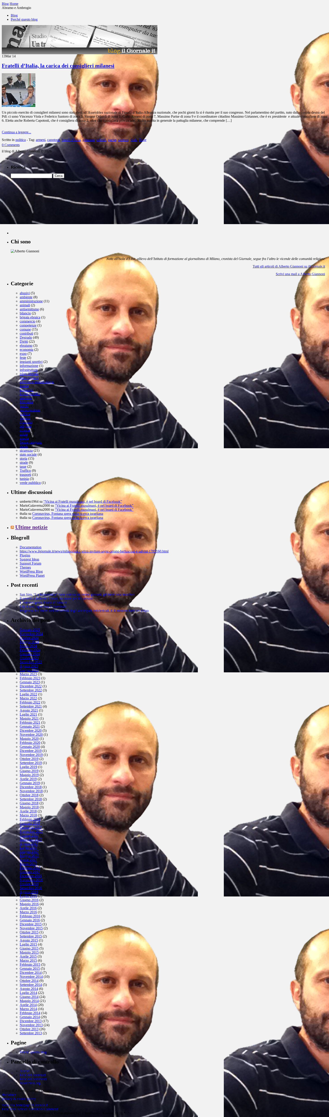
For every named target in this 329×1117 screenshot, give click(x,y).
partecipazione (30, 410)
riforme (25, 430)
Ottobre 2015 (29, 932)
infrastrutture (29, 370)
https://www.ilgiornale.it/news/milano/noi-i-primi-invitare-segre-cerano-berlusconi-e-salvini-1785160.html (94, 551)
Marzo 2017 (28, 864)
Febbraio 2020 (30, 743)
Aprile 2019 (28, 779)
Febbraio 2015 (30, 964)
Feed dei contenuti (33, 1075)
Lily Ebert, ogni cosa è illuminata (43, 606)
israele (24, 386)
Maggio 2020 (29, 738)
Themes (25, 567)
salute (24, 434)
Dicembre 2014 (31, 972)
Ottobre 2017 (29, 835)
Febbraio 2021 (30, 722)
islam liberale (29, 374)
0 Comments (11, 145)
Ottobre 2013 (29, 1029)
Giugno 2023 (29, 670)
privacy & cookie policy (19, 1099)
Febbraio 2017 (30, 868)
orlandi (101, 140)
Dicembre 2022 (31, 686)
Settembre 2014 (31, 985)
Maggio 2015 (29, 952)
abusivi (25, 293)
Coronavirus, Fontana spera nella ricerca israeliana (67, 513)
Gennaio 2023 (30, 682)
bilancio (25, 313)
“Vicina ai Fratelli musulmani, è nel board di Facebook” (82, 501)
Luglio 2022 (28, 694)
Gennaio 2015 (30, 968)
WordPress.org (30, 1083)
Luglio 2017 (28, 847)
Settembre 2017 (31, 839)
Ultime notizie (31, 527)
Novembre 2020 (31, 734)
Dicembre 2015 (31, 924)
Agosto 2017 (29, 843)
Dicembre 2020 (31, 730)
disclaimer (9, 1095)
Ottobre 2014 (29, 981)
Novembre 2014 (31, 976)
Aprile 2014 (28, 1005)
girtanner (88, 140)
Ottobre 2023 (29, 658)
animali (25, 305)
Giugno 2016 (29, 900)
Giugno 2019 (29, 771)
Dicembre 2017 (31, 827)
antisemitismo (29, 309)
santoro (123, 140)
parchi (24, 406)
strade (24, 462)
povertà (25, 418)
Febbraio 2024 (30, 650)
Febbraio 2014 (30, 1013)
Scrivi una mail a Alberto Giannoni (300, 274)
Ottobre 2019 (29, 759)
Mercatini (26, 402)
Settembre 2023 (31, 662)
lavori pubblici (30, 394)
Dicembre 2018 (31, 787)
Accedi (25, 1071)
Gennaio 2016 (30, 920)
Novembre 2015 (31, 928)
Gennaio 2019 (30, 783)
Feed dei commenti (33, 1079)
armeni (40, 140)
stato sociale (28, 454)
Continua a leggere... (16, 132)
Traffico (25, 470)
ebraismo (26, 345)
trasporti (25, 474)
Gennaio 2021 (30, 726)
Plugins (25, 555)
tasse (23, 466)
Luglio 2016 (28, 896)
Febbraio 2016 (30, 916)
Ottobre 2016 (29, 884)
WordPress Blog (31, 571)
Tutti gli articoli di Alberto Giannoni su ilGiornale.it (289, 266)
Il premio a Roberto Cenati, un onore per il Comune (56, 598)
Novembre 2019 (31, 755)
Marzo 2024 (28, 646)
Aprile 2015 (28, 956)
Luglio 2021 (28, 714)
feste (23, 357)
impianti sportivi (31, 362)
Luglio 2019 (28, 767)
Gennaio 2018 (30, 823)
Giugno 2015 (29, 948)
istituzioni (26, 390)
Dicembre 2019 (31, 751)
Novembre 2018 (31, 791)
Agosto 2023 (29, 666)
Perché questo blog (24, 19)
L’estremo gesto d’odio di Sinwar (43, 602)
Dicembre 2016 (31, 876)
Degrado (26, 337)
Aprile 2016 (28, 908)
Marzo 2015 (28, 960)
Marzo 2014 (28, 1009)
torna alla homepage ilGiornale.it (25, 1105)
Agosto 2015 (29, 940)
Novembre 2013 (31, 1025)
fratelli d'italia (71, 140)
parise (112, 140)
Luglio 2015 (28, 944)
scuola (24, 438)
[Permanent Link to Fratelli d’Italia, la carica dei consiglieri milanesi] (18, 106)
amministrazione (31, 301)
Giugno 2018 (29, 803)
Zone (142, 140)
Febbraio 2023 (30, 678)
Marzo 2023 (28, 674)
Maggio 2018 (29, 807)
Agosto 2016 (29, 892)
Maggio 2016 (29, 904)
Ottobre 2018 (29, 795)
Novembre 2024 (31, 634)
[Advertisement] (44, 206)
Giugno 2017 (29, 851)
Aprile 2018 (28, 811)
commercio (27, 321)
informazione (29, 366)
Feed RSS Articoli (15, 1109)
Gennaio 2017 (30, 872)
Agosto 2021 (29, 710)
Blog (14, 15)
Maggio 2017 (29, 855)
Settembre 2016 (31, 888)
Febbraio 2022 (30, 702)
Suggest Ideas (29, 559)
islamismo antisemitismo (37, 382)
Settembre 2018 (31, 799)
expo (23, 353)
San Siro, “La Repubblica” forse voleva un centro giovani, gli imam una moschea (77, 594)
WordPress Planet (32, 575)
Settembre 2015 (31, 936)
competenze (28, 325)
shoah (24, 446)
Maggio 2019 (29, 775)
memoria (26, 398)
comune (25, 329)
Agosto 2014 (29, 989)
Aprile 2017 (28, 860)
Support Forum (30, 563)
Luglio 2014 (28, 993)
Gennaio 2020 (30, 747)
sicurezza (26, 450)
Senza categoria (31, 442)
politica (20, 140)
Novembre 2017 (31, 831)
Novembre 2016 (31, 880)
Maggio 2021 (29, 718)
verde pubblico (30, 483)
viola (133, 140)
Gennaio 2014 (30, 1017)
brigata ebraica (30, 317)
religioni (25, 426)
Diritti (24, 341)
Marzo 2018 (28, 815)
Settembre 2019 (31, 763)
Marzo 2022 (28, 698)
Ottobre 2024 (29, 638)
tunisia (24, 479)
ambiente (26, 297)
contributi (26, 333)
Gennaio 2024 (30, 654)
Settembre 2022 (31, 690)
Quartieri (26, 422)
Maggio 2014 (29, 1001)
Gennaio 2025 (30, 630)
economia (26, 349)
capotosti (53, 140)
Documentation (30, 547)
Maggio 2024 (29, 642)
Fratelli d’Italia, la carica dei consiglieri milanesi (58, 66)
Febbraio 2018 (30, 819)
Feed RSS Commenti (43, 1109)
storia (23, 458)
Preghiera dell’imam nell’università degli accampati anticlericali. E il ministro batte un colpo (84, 611)
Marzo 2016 (28, 912)
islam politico (29, 378)
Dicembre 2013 (31, 1021)
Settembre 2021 (31, 706)
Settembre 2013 (31, 1033)
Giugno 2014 (29, 997)
